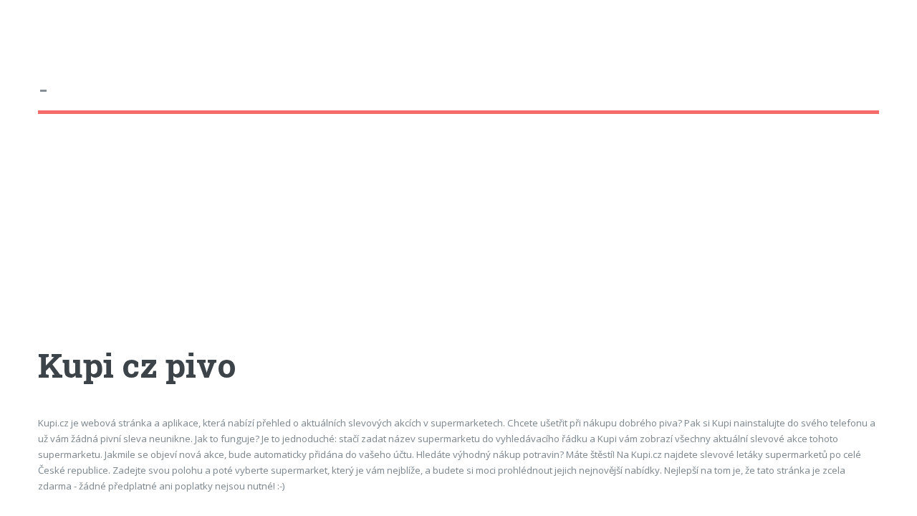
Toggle (26, 27)
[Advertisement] (458, 243)
